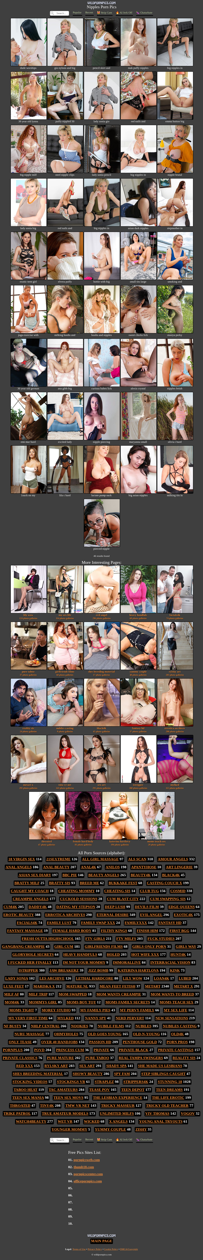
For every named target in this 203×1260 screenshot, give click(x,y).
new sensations (171, 1018)
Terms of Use (79, 1249)
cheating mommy (76, 891)
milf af (11, 994)
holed (113, 954)
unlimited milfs (117, 1113)
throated (46, 843)
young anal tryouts (161, 1121)
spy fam (122, 1074)
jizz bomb (98, 970)
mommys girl (43, 1002)
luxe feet (13, 986)
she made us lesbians (160, 1066)
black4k (101, 730)
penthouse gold (140, 1042)
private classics (20, 1058)
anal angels (19, 867)
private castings (175, 1050)
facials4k (174, 617)
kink (175, 970)
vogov (188, 1113)
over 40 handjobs (59, 1042)
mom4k (12, 1002)
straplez (104, 1082)
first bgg (179, 931)
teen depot (132, 1089)
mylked (175, 786)
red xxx (24, 1066)
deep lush (115, 907)
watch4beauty (31, 1121)
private (101, 1050)
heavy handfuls (138, 617)
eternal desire (113, 915)
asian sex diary (35, 875)
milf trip (38, 994)
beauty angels (103, 875)
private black (133, 1050)
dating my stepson (75, 907)
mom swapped (73, 994)
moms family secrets (127, 1002)
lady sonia (16, 978)
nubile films (111, 1026)
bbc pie (69, 875)
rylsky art (175, 673)
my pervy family (137, 1010)
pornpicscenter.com (88, 1174)
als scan (137, 859)
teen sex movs (68, 1097)
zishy (141, 1129)
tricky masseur (118, 1105)
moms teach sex (156, 843)
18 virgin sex (21, 859)
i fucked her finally (30, 962)
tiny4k (47, 1105)
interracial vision (170, 962)
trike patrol (17, 1113)
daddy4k (38, 907)
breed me (89, 883)
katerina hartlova (119, 843)
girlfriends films (64, 673)
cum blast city (123, 899)
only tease (20, 1042)
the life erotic (168, 1097)
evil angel (102, 617)
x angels (118, 1121)
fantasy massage (25, 931)
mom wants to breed (172, 994)
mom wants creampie (118, 994)
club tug (149, 891)
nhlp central (45, 1026)
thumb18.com (84, 1167)
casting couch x (164, 883)
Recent (89, 12)
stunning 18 (170, 1082)
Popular (77, 12)
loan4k (161, 978)
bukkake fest (123, 883)
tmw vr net (65, 786)
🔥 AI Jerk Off (124, 12)
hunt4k (178, 954)
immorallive (127, 962)
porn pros (177, 1042)
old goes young (104, 1034)
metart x (28, 786)
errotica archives (175, 730)
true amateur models (65, 1113)
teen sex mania (28, 1097)
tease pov (99, 1089)
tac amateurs (63, 1089)
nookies (79, 1026)
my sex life (65, 617)
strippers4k (135, 1082)
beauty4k (141, 875)
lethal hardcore (94, 978)
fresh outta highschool (48, 938)
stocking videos (30, 1082)
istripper (138, 786)
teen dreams (169, 1089)
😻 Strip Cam (104, 12)
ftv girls (95, 938)
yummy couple (138, 673)
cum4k (10, 907)
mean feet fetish (117, 986)
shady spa (116, 1066)
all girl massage (100, 859)
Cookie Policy (111, 1249)
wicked (92, 1121)
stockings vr (71, 1082)
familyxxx (136, 923)
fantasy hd (138, 730)
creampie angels (31, 899)
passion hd (100, 1042)
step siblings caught (163, 1074)
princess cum (70, 1050)
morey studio (56, 1010)
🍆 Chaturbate (144, 12)
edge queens (181, 907)
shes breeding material (101, 673)
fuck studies (161, 938)
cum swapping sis (168, 899)
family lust (59, 923)
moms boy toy (81, 1002)
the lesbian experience (117, 1097)
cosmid (178, 891)
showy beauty (88, 1074)
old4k (177, 1034)
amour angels (173, 859)
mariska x (44, 986)
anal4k (88, 867)
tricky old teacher (167, 1105)
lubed (185, 978)
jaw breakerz (64, 970)
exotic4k (183, 915)
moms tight (21, 1010)
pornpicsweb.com (87, 1160)
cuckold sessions (78, 899)
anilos (113, 867)
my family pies (95, 1010)
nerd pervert (130, 1018)
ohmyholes (66, 1034)
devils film (147, 907)
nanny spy (95, 1018)
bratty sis (59, 883)
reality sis (28, 730)
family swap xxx (98, 923)
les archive (52, 978)
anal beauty (56, 867)
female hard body (83, 843)
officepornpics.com (88, 1181)
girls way (186, 946)
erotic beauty (18, 915)
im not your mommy (84, 962)
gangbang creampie (23, 946)
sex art (102, 786)
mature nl (77, 986)
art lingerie (179, 867)
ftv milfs (126, 938)
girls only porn (149, 946)
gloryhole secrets (33, 954)
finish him (147, 931)
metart (152, 986)
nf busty (12, 1026)
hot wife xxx (145, 954)
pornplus (13, 1050)
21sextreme (58, 859)
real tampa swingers (141, 1058)
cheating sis (117, 891)
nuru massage (29, 1034)
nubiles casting (65, 730)
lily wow (28, 617)
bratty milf (26, 883)
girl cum (63, 946)
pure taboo (28, 673)
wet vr (65, 1121)
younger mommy (69, 1129)
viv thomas (157, 1113)
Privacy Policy (95, 1249)
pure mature (60, 1058)
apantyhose (143, 867)
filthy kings (114, 931)
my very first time (28, 1018)
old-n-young (146, 1034)
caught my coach (30, 891)
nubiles (143, 1026)
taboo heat (25, 1089)
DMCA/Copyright (129, 1249)
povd (39, 1050)
